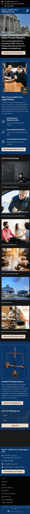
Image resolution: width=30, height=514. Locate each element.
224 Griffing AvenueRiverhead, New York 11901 (12, 457)
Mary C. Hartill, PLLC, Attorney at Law (10, 11)
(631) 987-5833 (9, 6)
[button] (15, 425)
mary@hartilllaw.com (11, 1)
